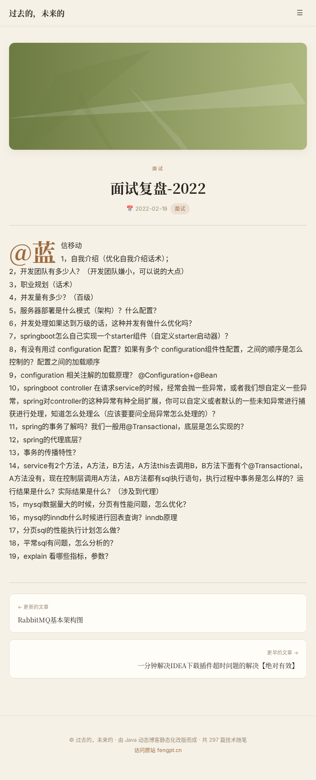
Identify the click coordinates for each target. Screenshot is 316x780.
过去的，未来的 (37, 13)
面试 (180, 209)
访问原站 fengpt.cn (158, 750)
